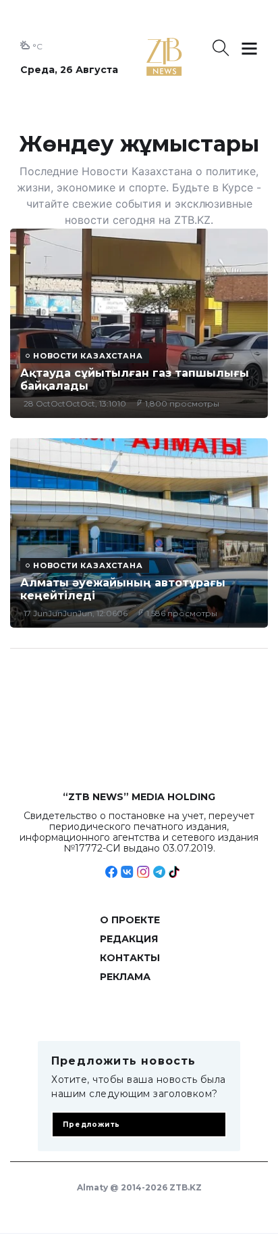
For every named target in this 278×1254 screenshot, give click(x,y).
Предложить (91, 1124)
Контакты (130, 957)
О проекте (130, 919)
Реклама (125, 976)
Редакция (129, 938)
